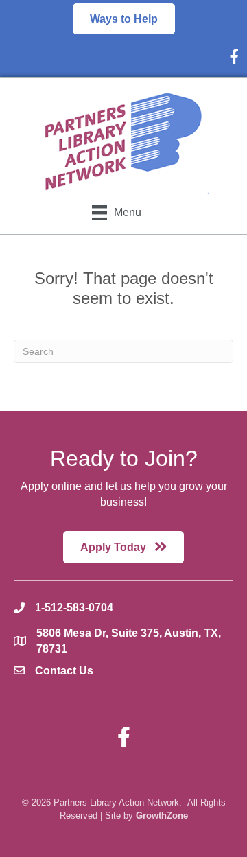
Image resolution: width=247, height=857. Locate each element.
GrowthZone (162, 815)
